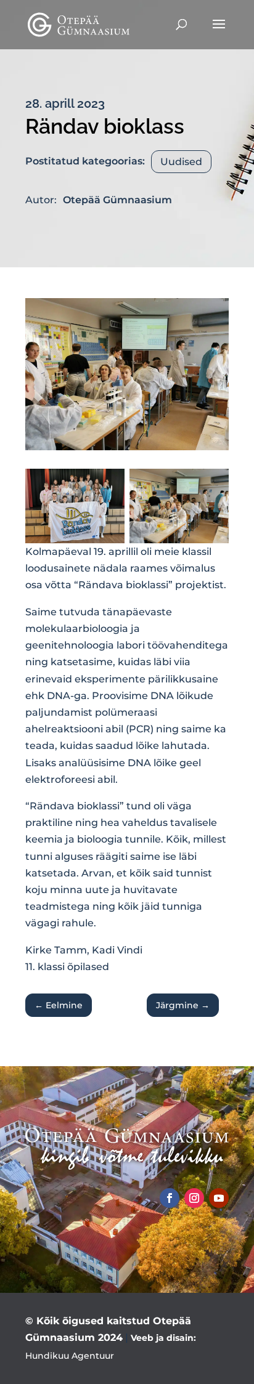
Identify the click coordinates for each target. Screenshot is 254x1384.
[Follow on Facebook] (169, 1198)
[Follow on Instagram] (194, 1198)
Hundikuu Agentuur (69, 1355)
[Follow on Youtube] (219, 1198)
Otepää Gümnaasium (117, 200)
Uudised (181, 162)
